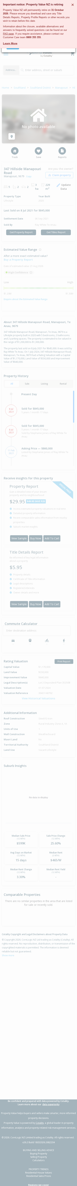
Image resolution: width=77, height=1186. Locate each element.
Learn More (10, 43)
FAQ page (8, 33)
